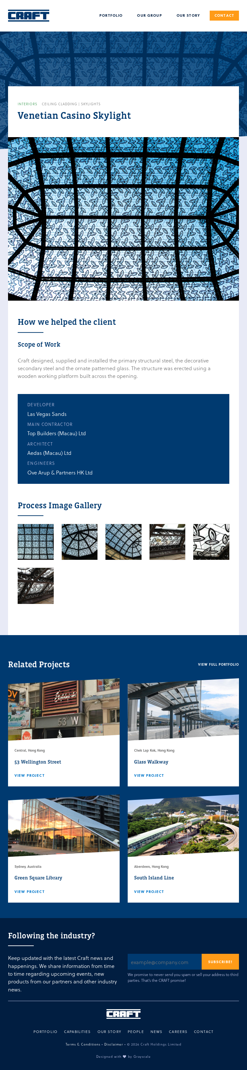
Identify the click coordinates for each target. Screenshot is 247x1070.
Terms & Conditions (83, 1044)
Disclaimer (113, 1044)
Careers (178, 1031)
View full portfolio (218, 664)
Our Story (188, 15)
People (136, 1031)
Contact (224, 15)
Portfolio (111, 15)
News (157, 1031)
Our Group (149, 15)
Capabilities (77, 1031)
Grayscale (142, 1056)
